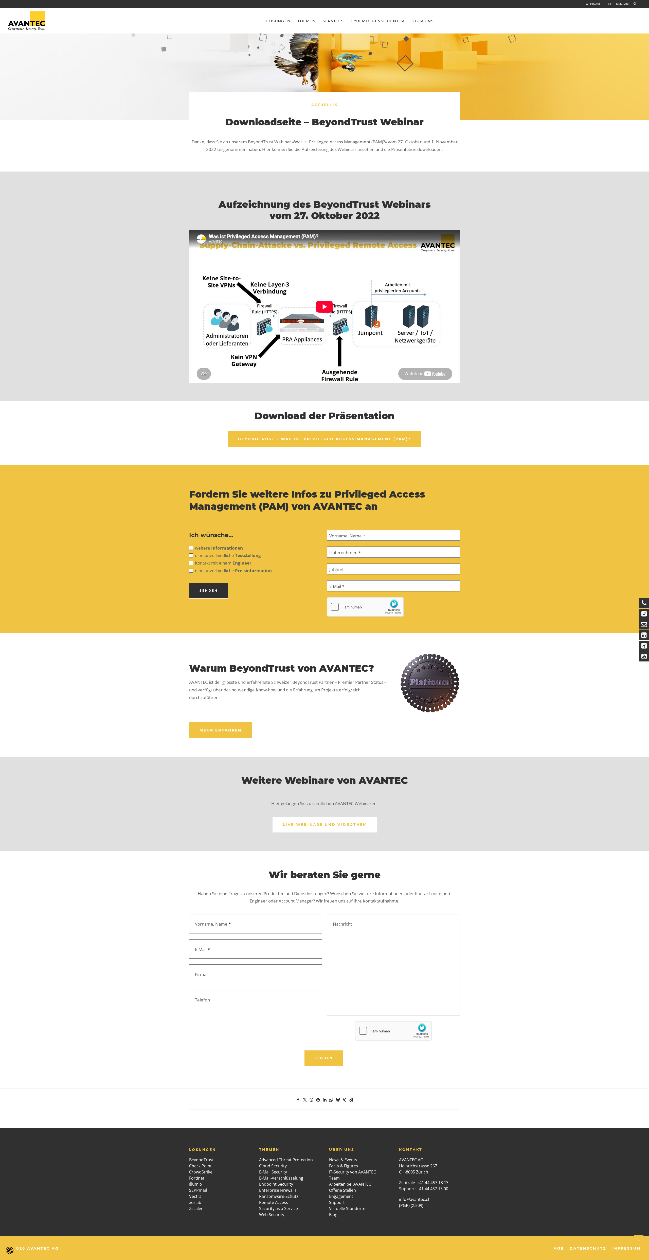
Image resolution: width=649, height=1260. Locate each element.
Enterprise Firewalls (278, 1190)
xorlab (195, 1202)
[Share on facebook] (298, 1100)
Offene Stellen (342, 1190)
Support (337, 1202)
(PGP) (404, 1205)
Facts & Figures (343, 1166)
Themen (306, 21)
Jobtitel (336, 569)
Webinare (593, 4)
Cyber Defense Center (377, 21)
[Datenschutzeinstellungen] (9, 1250)
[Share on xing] (344, 1100)
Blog (608, 4)
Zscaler (196, 1208)
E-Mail (336, 586)
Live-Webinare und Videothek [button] (324, 824)
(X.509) (417, 1205)
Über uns (422, 21)
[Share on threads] (311, 1100)
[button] (636, 4)
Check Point (200, 1166)
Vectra (195, 1196)
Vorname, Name (347, 536)
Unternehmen (345, 552)
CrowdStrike (200, 1172)
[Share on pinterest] (318, 1100)
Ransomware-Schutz (278, 1196)
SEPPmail (198, 1190)
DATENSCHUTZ (588, 1248)
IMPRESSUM (626, 1248)
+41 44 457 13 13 (432, 1182)
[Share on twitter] (305, 1100)
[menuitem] (594, 4)
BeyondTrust (201, 1160)
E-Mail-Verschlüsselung (281, 1178)
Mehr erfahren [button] (221, 730)
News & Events (343, 1160)
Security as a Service (278, 1208)
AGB (559, 1248)
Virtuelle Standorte (347, 1208)
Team (334, 1178)
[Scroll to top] (638, 1239)
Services (333, 21)
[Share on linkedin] (324, 1100)
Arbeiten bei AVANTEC (350, 1184)
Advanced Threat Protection (286, 1160)
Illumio (195, 1184)
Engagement (341, 1196)
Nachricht (342, 924)
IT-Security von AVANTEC (352, 1172)
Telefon (202, 1000)
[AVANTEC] (26, 20)
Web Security (271, 1214)
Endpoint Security (276, 1184)
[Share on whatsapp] (331, 1100)
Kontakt (623, 4)
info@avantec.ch (415, 1199)
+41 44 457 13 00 (432, 1188)
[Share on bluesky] (338, 1100)
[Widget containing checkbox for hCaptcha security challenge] (365, 607)
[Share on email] (351, 1100)
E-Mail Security (273, 1172)
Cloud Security (273, 1166)
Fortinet (196, 1178)
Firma (200, 974)
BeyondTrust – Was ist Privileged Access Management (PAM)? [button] (324, 439)
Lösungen (278, 21)
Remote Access (273, 1202)
